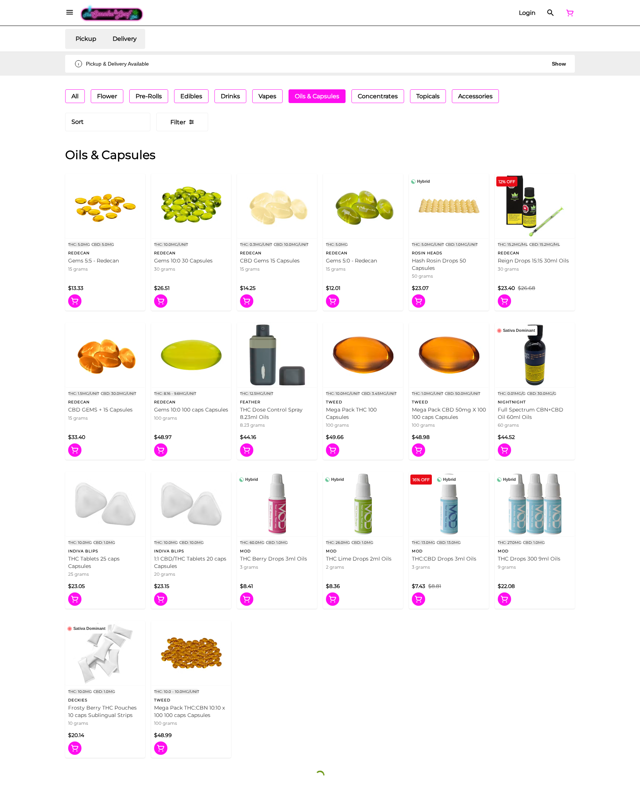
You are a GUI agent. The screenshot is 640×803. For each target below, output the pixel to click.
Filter (178, 122)
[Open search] (551, 13)
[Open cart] (568, 13)
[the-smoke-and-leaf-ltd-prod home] (112, 13)
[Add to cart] (74, 301)
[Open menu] (69, 12)
